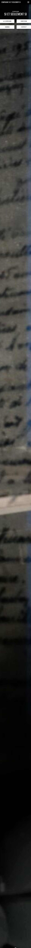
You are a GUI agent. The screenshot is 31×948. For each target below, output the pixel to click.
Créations (24, 21)
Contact (24, 27)
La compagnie (7, 21)
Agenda (7, 27)
